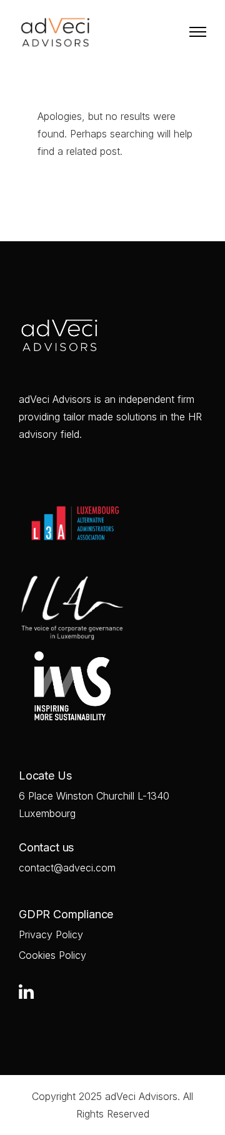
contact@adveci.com (67, 867)
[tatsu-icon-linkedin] (26, 991)
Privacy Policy (51, 934)
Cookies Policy (52, 955)
